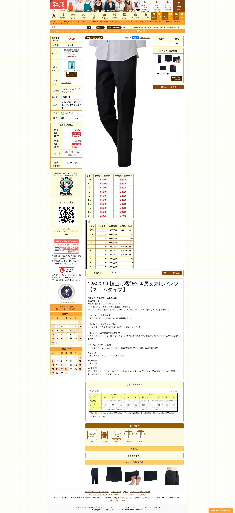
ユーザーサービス (167, 8)
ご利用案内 (116, 492)
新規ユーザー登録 (114, 28)
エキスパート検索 (145, 8)
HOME (54, 18)
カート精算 (179, 8)
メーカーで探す (139, 27)
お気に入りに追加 (168, 87)
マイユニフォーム (156, 8)
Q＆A (125, 492)
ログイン (100, 27)
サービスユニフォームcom (79, 31)
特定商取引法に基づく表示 (97, 492)
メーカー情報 (71, 57)
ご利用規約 (141, 495)
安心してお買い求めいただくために (104, 495)
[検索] (89, 27)
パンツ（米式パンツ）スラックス (108, 31)
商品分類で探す (172, 27)
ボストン (130, 31)
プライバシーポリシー (140, 492)
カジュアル (66, 83)
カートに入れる (174, 273)
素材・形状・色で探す (156, 27)
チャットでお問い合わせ (221, 510)
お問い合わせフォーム (117, 500)
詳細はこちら (72, 155)
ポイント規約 (128, 495)
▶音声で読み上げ (94, 38)
